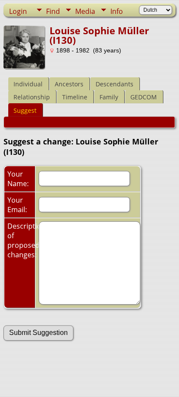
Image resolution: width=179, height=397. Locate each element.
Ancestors (69, 84)
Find (53, 11)
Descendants (114, 84)
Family (108, 97)
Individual (28, 84)
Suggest (24, 110)
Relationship (31, 97)
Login (18, 11)
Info (116, 11)
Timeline (74, 97)
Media (85, 11)
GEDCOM (143, 97)
